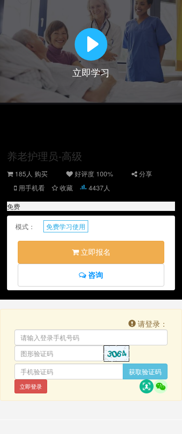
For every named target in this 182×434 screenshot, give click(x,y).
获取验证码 (145, 371)
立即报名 (95, 251)
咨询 (94, 274)
